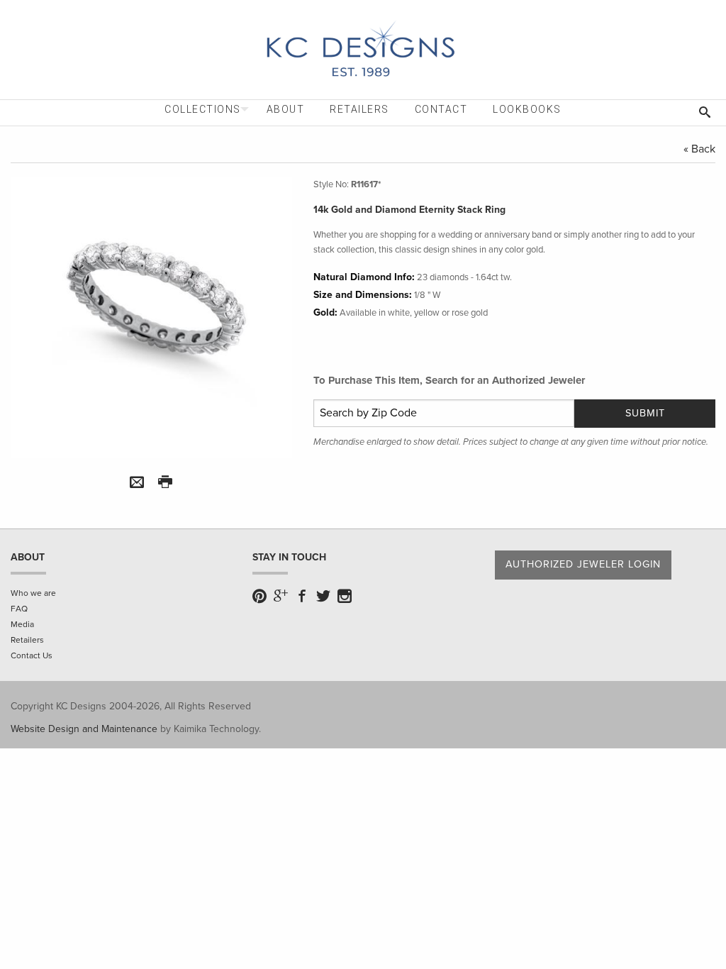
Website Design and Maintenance (84, 729)
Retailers (359, 109)
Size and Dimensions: (362, 295)
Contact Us (31, 655)
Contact (441, 109)
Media (22, 624)
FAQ (19, 608)
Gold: (325, 312)
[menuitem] (202, 109)
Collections (202, 109)
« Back (699, 149)
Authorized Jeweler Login (583, 564)
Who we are (33, 593)
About (286, 109)
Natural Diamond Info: (364, 277)
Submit (645, 413)
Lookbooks (527, 109)
